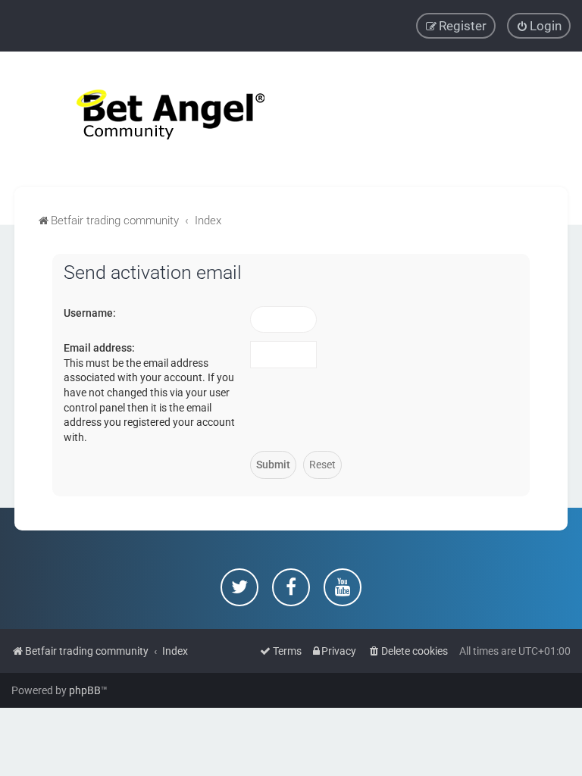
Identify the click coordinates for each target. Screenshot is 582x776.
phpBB (85, 690)
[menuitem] (539, 26)
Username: (90, 313)
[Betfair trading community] (151, 119)
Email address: (99, 348)
